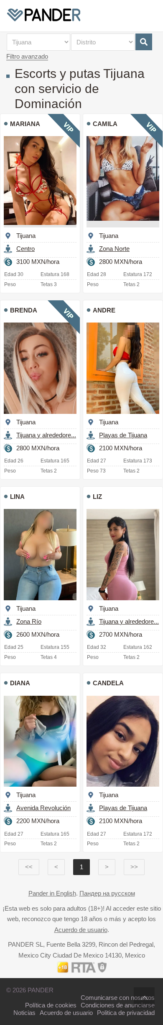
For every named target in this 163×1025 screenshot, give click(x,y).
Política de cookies (50, 1005)
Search (143, 42)
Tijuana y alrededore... (46, 435)
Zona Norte (114, 248)
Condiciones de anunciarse (118, 1005)
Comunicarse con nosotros (118, 997)
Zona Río (28, 621)
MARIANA (25, 123)
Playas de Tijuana (123, 435)
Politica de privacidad (126, 1012)
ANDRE (104, 310)
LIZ (97, 496)
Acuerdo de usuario (80, 929)
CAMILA (105, 123)
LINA (17, 496)
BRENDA (23, 310)
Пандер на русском (107, 893)
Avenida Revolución (43, 807)
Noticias (24, 1012)
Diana (20, 683)
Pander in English (52, 893)
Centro (25, 248)
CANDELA (108, 683)
